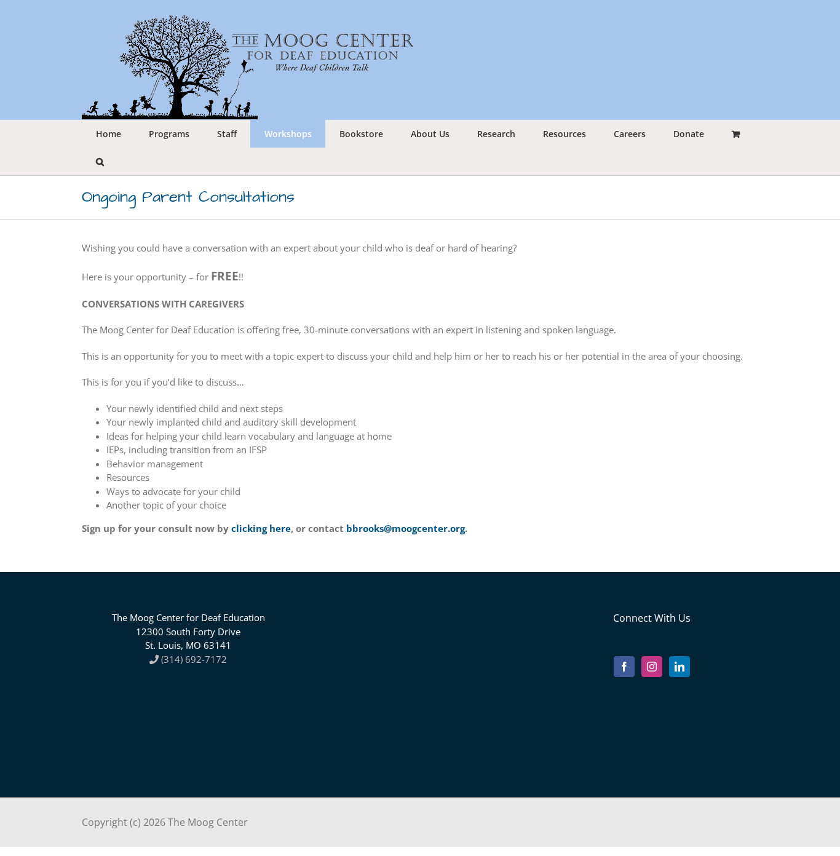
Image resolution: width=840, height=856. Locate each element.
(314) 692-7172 (193, 659)
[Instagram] (651, 666)
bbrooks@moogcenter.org (405, 528)
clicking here (261, 528)
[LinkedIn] (679, 666)
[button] (99, 161)
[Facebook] (624, 666)
